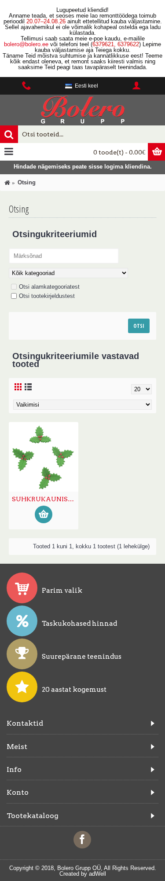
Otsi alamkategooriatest (49, 286)
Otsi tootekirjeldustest (47, 296)
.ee (44, 44)
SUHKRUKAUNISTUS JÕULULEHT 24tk (45, 499)
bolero (11, 44)
